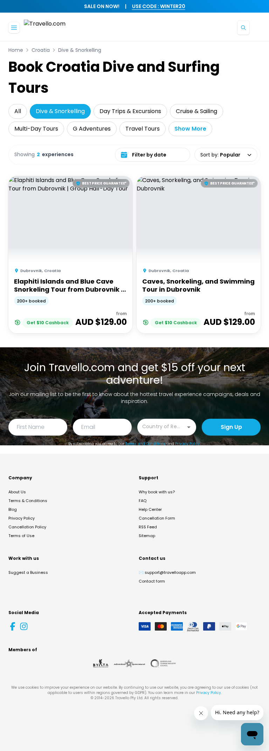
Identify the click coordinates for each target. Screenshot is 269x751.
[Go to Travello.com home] (44, 27)
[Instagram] (24, 626)
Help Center (150, 509)
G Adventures (92, 129)
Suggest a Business (28, 572)
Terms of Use (21, 535)
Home (15, 50)
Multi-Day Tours (36, 129)
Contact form (152, 581)
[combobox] (161, 426)
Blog (12, 509)
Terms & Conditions (27, 500)
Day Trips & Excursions (130, 111)
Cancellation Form (157, 518)
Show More (190, 129)
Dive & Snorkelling (79, 50)
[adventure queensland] (129, 663)
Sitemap (147, 535)
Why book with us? (157, 492)
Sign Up (231, 427)
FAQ (142, 500)
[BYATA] (100, 663)
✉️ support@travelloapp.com (167, 572)
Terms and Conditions (145, 443)
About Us (17, 492)
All (17, 111)
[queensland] (163, 663)
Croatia (41, 50)
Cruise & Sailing (196, 111)
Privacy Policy (187, 443)
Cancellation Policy (27, 527)
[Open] (189, 427)
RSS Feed (148, 527)
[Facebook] (12, 626)
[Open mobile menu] (14, 27)
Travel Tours (142, 129)
